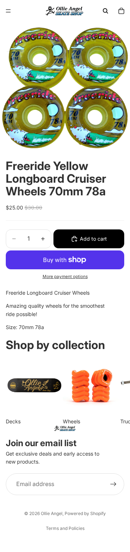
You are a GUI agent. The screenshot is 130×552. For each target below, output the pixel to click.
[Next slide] (116, 391)
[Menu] (8, 11)
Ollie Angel (51, 513)
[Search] (105, 11)
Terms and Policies (65, 528)
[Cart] (121, 11)
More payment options (65, 276)
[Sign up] (113, 484)
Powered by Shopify (85, 513)
